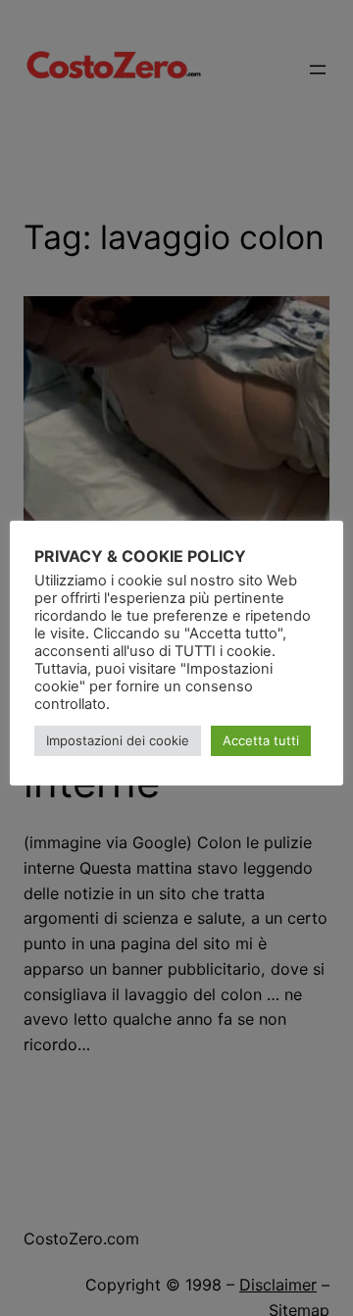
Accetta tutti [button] (261, 740)
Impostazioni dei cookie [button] (117, 740)
